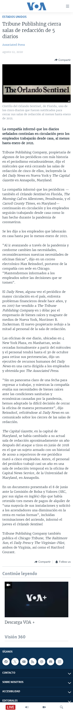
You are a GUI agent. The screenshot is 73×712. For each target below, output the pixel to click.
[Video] (44, 707)
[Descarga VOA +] (36, 599)
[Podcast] (41, 661)
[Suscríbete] (50, 661)
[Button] (63, 60)
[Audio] (27, 707)
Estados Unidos (14, 17)
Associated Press (13, 44)
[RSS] (32, 661)
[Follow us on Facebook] (6, 661)
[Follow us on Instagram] (59, 661)
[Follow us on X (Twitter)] (15, 661)
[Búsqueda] (61, 707)
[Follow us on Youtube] (23, 661)
